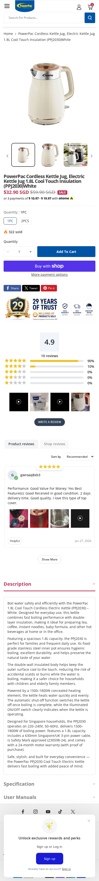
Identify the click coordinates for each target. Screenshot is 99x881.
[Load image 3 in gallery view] (75, 155)
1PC (12, 221)
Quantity (11, 241)
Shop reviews (54, 444)
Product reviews (21, 444)
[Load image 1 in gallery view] (23, 155)
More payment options (49, 274)
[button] (7, 6)
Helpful (15, 541)
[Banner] (49, 309)
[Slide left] (7, 156)
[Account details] (79, 7)
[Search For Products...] (90, 18)
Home (8, 33)
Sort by (56, 457)
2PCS (26, 221)
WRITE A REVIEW (49, 422)
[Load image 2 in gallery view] (49, 155)
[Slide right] (91, 156)
